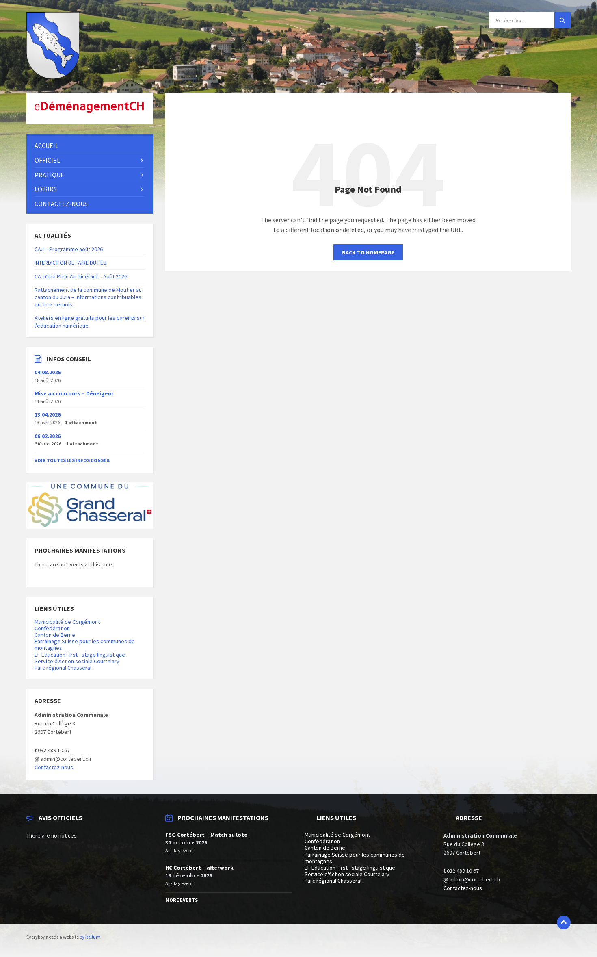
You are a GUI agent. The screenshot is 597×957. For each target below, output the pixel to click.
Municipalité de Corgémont (67, 621)
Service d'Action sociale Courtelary (77, 661)
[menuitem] (90, 146)
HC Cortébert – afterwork (199, 867)
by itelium (90, 937)
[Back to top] (564, 922)
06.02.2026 (48, 436)
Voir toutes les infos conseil (72, 460)
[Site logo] (52, 76)
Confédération (52, 628)
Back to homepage (368, 252)
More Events (181, 900)
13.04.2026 (48, 414)
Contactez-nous (54, 767)
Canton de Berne (55, 634)
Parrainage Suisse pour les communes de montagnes (85, 644)
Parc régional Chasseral (63, 667)
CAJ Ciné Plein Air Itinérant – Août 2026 (81, 276)
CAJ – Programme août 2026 (69, 249)
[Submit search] (562, 20)
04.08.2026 (48, 372)
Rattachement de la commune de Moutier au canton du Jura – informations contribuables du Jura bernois (88, 297)
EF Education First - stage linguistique (80, 654)
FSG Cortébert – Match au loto (206, 834)
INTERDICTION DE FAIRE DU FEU (70, 262)
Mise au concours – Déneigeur (74, 393)
